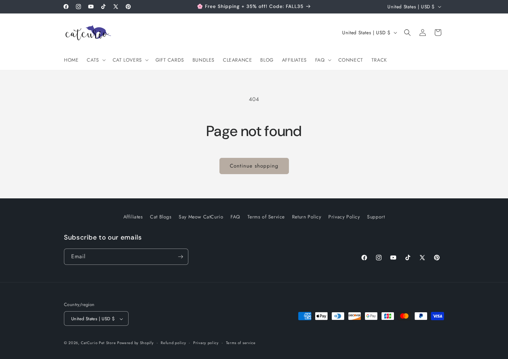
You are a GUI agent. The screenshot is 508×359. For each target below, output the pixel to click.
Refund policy (173, 342)
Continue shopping (254, 166)
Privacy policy (206, 342)
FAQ (235, 216)
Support (376, 216)
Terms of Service (266, 216)
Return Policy (306, 216)
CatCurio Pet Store (99, 343)
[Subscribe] (180, 257)
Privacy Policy (344, 216)
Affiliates (133, 216)
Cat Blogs (160, 216)
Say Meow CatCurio (201, 216)
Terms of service (241, 342)
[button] (95, 60)
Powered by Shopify (135, 343)
